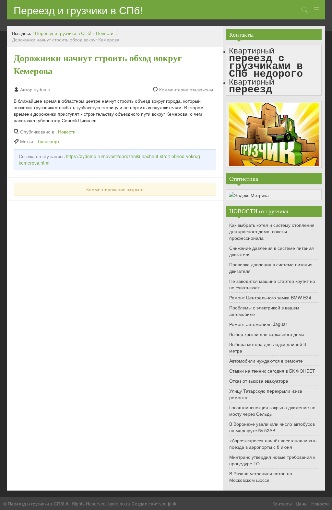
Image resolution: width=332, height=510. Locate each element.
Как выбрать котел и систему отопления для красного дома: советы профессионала (271, 231)
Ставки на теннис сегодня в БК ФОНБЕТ (272, 370)
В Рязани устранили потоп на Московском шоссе (260, 476)
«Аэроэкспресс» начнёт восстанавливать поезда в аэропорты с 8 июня (272, 443)
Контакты (282, 503)
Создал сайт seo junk (154, 503)
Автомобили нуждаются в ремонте (266, 360)
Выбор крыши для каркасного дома (266, 334)
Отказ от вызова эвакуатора (258, 380)
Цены (301, 503)
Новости (104, 33)
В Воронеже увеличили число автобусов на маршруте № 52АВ (272, 427)
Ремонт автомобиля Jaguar (258, 324)
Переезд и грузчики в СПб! (78, 9)
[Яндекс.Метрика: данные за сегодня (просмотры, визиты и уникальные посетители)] (249, 195)
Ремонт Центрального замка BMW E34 (270, 297)
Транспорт (48, 141)
